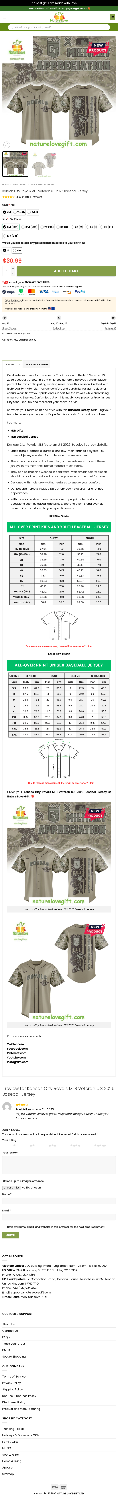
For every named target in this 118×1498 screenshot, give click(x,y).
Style (6, 205)
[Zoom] (6, 145)
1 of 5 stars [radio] (7, 1145)
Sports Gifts (10, 1455)
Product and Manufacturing (21, 1409)
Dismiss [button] (82, 3)
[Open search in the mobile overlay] (59, 27)
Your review (10, 1152)
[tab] (12, 364)
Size (5, 219)
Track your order (13, 1344)
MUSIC (6, 1448)
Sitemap (8, 1474)
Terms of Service (14, 1376)
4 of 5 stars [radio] (64, 1145)
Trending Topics (13, 1429)
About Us (8, 1324)
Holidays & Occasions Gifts (20, 1435)
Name (7, 1194)
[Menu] (4, 17)
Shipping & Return (37, 364)
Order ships (59, 328)
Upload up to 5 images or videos (23, 1181)
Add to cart (66, 271)
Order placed (9, 328)
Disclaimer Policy (13, 1402)
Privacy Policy (11, 1383)
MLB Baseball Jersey (42, 184)
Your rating (9, 1140)
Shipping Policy (12, 1389)
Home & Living (11, 1461)
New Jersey (20, 184)
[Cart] (113, 17)
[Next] (109, 92)
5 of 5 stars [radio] (88, 1145)
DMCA (6, 1350)
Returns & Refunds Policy (19, 1396)
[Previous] (8, 92)
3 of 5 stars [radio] (42, 1145)
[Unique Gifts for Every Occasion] (59, 17)
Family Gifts (10, 1442)
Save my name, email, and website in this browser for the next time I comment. (56, 1227)
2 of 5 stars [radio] (23, 1145)
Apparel (7, 1467)
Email (6, 1210)
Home (5, 184)
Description (12, 364)
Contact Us (10, 1331)
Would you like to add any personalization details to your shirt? (41, 243)
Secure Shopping (14, 1356)
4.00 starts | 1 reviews (29, 197)
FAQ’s (6, 1337)
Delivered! (110, 328)
